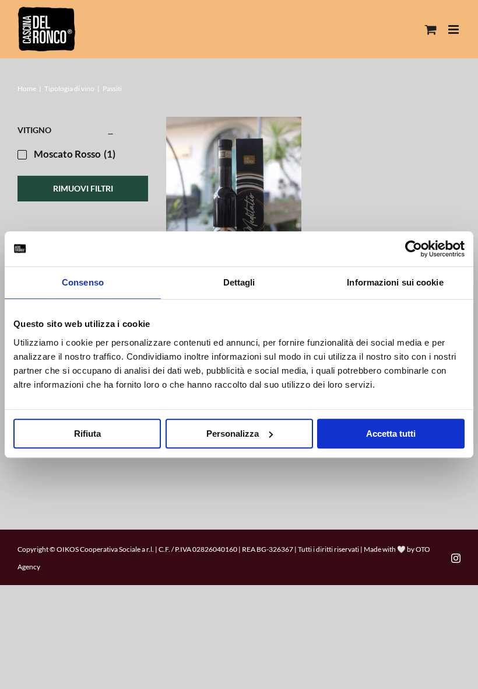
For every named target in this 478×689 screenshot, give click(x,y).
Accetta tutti (391, 434)
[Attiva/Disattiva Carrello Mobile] (431, 29)
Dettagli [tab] (239, 282)
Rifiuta (87, 434)
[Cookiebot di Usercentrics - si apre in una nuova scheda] (414, 248)
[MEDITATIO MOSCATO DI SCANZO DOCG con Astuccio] (234, 219)
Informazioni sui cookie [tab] (395, 282)
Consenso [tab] (83, 282)
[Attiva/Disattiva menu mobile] (454, 29)
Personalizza (232, 434)
